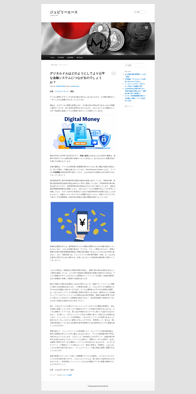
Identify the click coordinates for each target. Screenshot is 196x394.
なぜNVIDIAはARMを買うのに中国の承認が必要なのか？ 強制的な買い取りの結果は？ (135, 90)
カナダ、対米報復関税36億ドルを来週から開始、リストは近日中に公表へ (135, 98)
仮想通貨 (70, 57)
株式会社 (80, 57)
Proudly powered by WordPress (98, 386)
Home (52, 57)
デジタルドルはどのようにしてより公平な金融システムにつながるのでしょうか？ (77, 77)
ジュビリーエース (64, 11)
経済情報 (61, 57)
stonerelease (75, 86)
